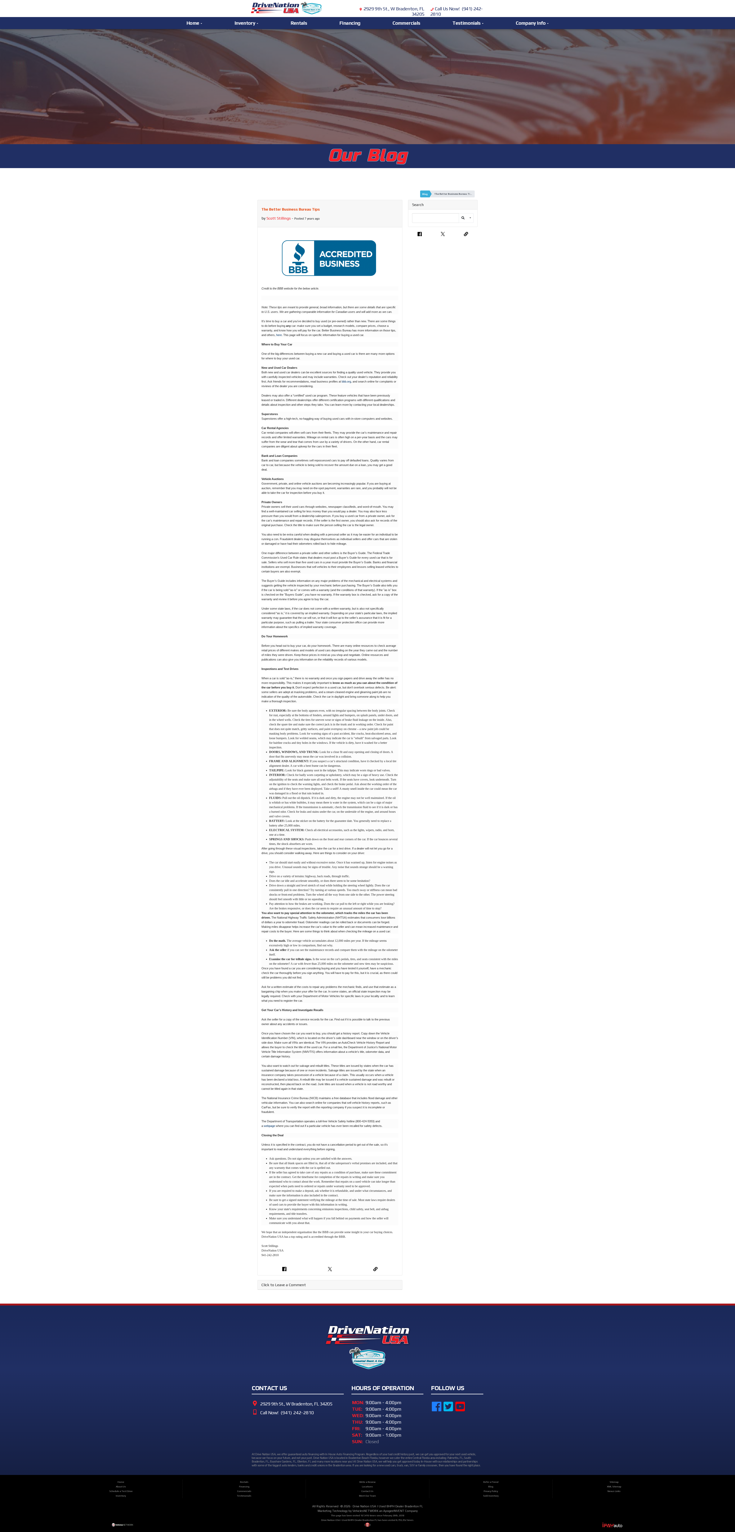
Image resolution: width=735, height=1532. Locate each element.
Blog (425, 194)
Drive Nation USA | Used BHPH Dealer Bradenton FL (388, 1506)
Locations (367, 1486)
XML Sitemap (614, 1486)
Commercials (406, 23)
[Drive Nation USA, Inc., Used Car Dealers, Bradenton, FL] (450, 1427)
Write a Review (367, 1481)
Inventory (245, 23)
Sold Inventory (491, 1495)
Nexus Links (614, 1491)
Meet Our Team (367, 1495)
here (279, 335)
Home (193, 23)
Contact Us (367, 1491)
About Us (121, 1486)
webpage (269, 1125)
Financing (349, 23)
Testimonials (467, 23)
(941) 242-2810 (296, 1412)
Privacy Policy (491, 1491)
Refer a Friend (490, 1481)
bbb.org (346, 381)
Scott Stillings (278, 218)
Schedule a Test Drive (121, 1491)
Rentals (299, 23)
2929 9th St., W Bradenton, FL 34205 (295, 1403)
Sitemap (614, 1481)
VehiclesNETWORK (365, 1511)
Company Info (531, 23)
